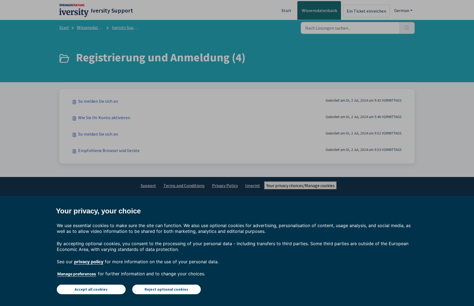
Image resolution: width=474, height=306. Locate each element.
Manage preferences (76, 273)
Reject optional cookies (166, 289)
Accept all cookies (91, 289)
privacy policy (88, 261)
